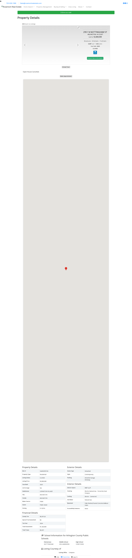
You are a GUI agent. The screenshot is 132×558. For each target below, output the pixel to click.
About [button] (80, 7)
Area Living (72, 7)
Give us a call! (66, 12)
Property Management (44, 7)
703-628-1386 (11, 3)
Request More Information (95, 58)
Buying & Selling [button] (59, 7)
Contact (89, 7)
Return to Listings (29, 24)
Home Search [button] (28, 7)
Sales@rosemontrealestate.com (31, 3)
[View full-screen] (78, 27)
